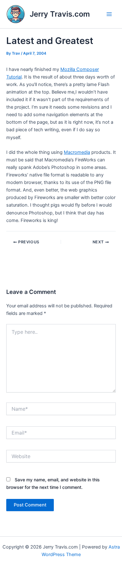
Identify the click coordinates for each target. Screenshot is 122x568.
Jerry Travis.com (60, 14)
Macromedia (77, 152)
